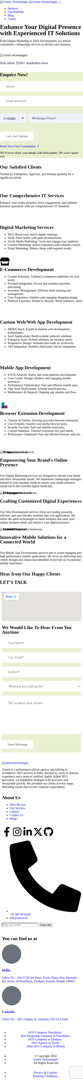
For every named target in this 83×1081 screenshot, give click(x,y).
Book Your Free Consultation (19, 146)
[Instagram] (17, 832)
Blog (11, 15)
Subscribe (45, 924)
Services (13, 8)
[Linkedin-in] (27, 832)
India (6, 970)
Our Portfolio (16, 12)
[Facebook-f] (7, 832)
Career (12, 18)
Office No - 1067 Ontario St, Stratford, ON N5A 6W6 (35, 1019)
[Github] (48, 832)
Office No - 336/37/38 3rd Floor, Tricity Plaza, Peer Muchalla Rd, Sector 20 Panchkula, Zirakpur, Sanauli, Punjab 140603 (39, 979)
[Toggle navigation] (59, 2)
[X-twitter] (38, 832)
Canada (8, 1012)
